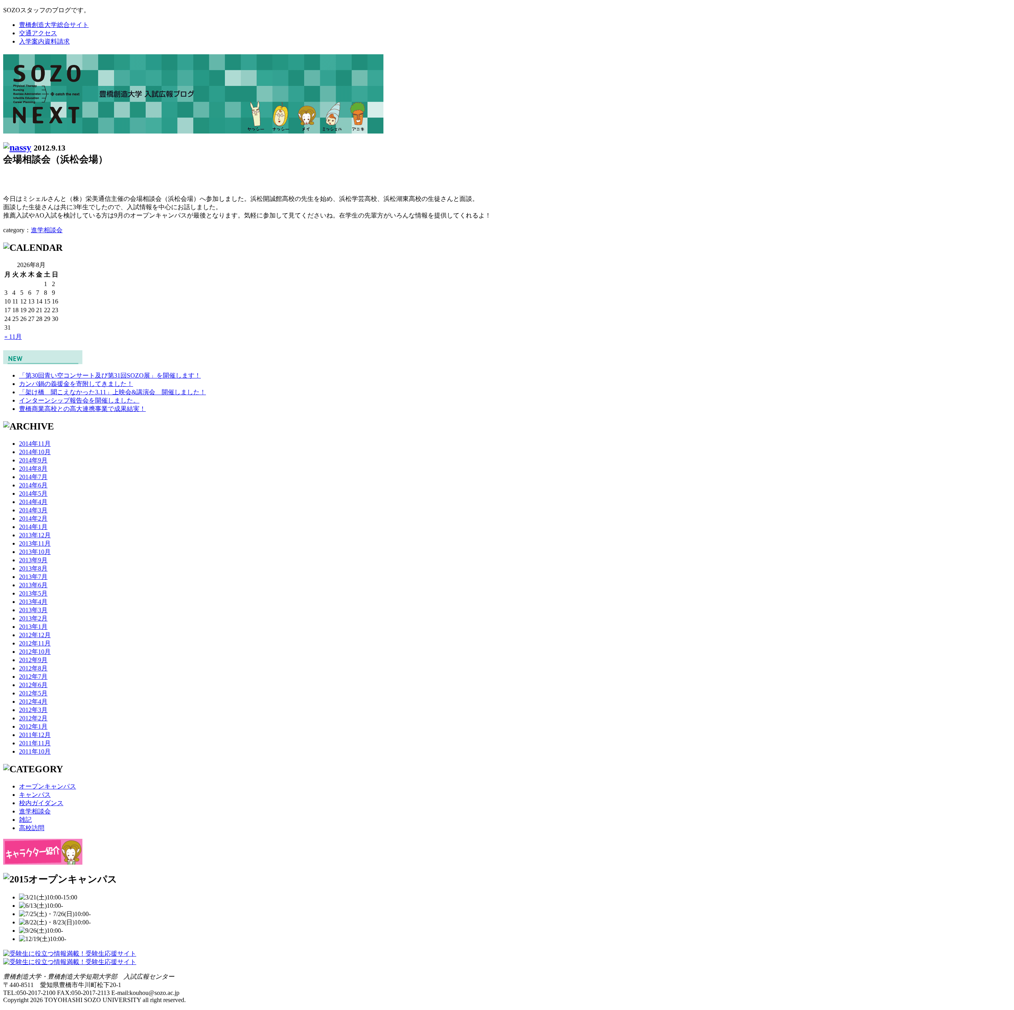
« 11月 (13, 336)
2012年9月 (33, 660)
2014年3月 (33, 510)
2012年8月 (33, 668)
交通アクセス (38, 33)
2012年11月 (35, 643)
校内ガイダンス (41, 803)
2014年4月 (33, 501)
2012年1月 (33, 726)
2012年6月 (33, 685)
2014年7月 (33, 476)
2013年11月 (35, 543)
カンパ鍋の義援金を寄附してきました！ (76, 383)
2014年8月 (33, 468)
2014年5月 (33, 493)
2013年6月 (33, 585)
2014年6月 (33, 485)
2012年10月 (35, 651)
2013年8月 (33, 568)
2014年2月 (33, 518)
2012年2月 (33, 718)
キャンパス (35, 794)
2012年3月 (33, 709)
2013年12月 (35, 535)
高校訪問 (31, 828)
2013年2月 (33, 618)
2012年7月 (33, 676)
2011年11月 (35, 743)
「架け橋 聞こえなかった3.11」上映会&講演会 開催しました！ (112, 392)
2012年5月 (33, 693)
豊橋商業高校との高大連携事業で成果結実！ (82, 408)
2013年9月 (33, 560)
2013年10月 (35, 551)
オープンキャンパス (47, 786)
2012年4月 (33, 701)
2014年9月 (33, 460)
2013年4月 (33, 601)
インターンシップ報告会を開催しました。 (79, 400)
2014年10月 (35, 452)
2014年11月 (35, 443)
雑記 (25, 819)
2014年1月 (33, 526)
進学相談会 (47, 230)
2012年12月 (35, 635)
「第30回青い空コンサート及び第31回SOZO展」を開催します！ (110, 375)
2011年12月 (35, 734)
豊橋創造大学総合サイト (54, 24)
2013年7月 (33, 576)
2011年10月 (35, 751)
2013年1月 (33, 626)
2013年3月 (33, 610)
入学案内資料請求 (44, 41)
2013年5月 (33, 593)
